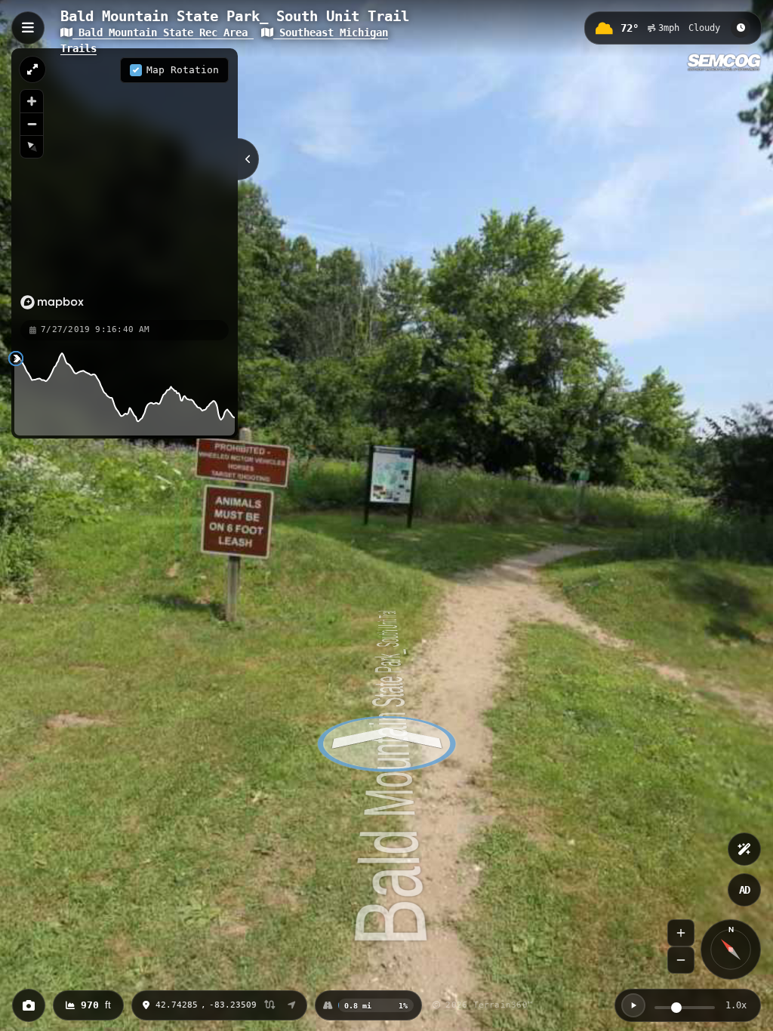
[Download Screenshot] (28, 1005)
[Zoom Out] (680, 960)
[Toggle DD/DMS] (270, 1005)
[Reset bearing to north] (31, 146)
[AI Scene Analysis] (744, 849)
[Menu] (28, 28)
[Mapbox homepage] (52, 302)
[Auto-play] (633, 1005)
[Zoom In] (680, 932)
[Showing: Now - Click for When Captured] (740, 28)
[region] (124, 183)
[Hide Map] (248, 159)
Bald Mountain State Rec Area (163, 32)
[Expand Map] (32, 69)
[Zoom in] (31, 101)
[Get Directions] (292, 1005)
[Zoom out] (31, 123)
